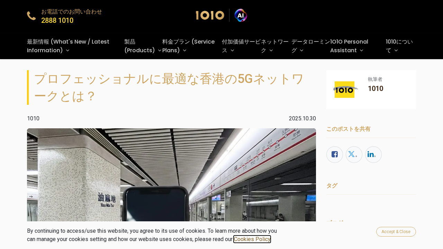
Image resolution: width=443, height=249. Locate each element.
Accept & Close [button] (395, 231)
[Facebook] (334, 154)
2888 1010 (57, 20)
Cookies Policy (252, 239)
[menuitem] (75, 46)
